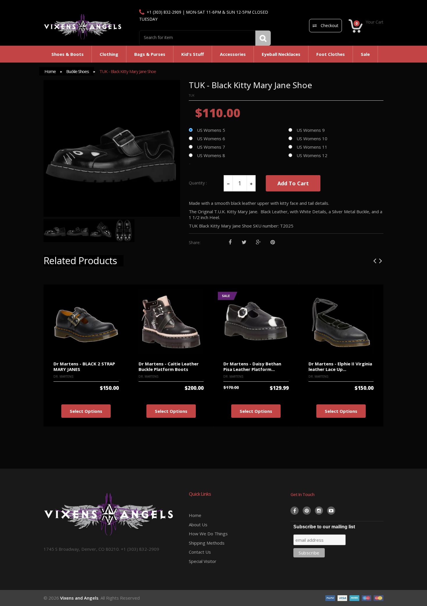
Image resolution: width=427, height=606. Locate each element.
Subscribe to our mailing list (324, 526)
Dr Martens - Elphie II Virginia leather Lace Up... (340, 366)
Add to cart (293, 183)
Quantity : (198, 183)
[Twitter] (244, 242)
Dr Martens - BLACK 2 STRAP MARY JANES (84, 366)
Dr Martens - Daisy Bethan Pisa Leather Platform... (252, 366)
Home (50, 71)
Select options (86, 411)
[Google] (258, 242)
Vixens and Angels (79, 598)
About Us (198, 524)
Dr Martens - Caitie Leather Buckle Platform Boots (169, 366)
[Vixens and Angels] (83, 26)
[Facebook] (230, 242)
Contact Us (200, 552)
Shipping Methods (207, 543)
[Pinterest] (273, 242)
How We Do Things (208, 533)
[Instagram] (319, 511)
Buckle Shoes (77, 71)
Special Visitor (202, 561)
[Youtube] (331, 511)
